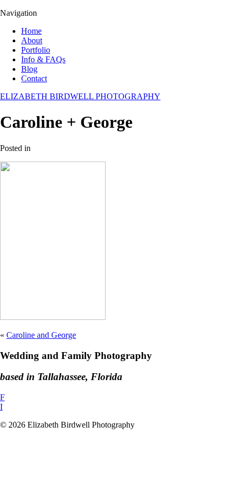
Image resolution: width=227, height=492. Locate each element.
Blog (29, 68)
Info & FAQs (43, 59)
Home (31, 30)
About (31, 40)
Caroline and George (41, 334)
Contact (34, 78)
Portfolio (35, 49)
